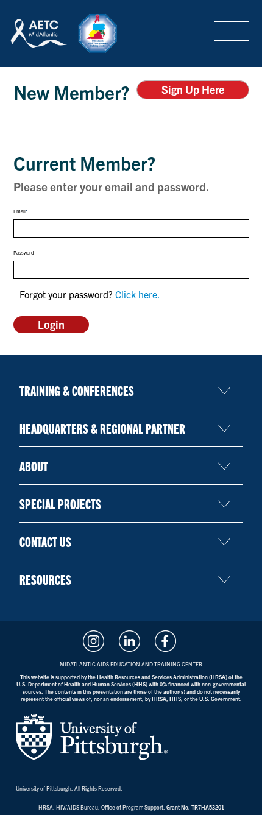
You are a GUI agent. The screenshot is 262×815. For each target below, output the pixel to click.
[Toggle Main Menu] (231, 31)
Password (23, 253)
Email (19, 211)
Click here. (137, 294)
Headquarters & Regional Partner (102, 428)
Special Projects (60, 503)
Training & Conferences (76, 390)
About (33, 465)
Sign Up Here (192, 89)
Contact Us (45, 541)
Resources (45, 579)
